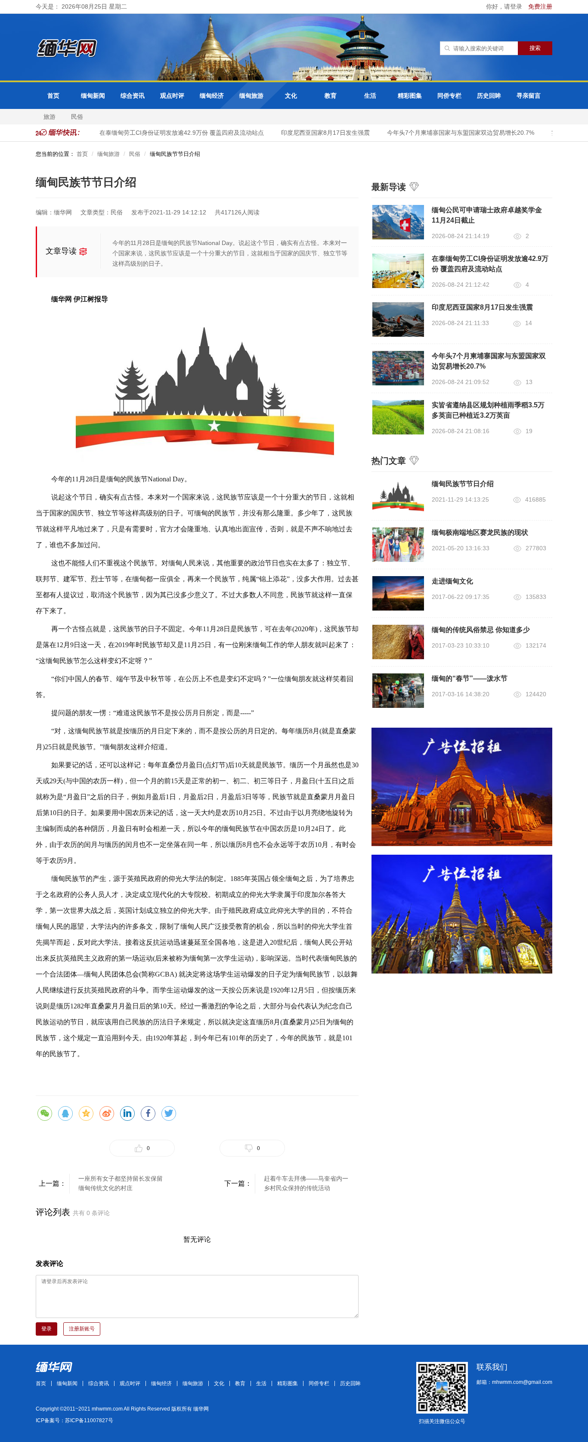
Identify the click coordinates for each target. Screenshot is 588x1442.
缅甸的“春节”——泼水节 (470, 678)
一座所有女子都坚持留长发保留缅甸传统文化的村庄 (120, 1183)
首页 (53, 95)
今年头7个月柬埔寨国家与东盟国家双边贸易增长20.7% (450, 132)
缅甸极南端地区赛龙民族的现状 (480, 532)
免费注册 (540, 6)
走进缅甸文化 (452, 581)
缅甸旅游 (251, 95)
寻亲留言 (529, 95)
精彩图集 (410, 95)
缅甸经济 (212, 95)
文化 (291, 95)
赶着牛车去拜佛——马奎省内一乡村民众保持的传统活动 (306, 1183)
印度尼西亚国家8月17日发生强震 (315, 132)
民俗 (77, 116)
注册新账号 (82, 1329)
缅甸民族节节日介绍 (463, 483)
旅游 (49, 116)
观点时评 (172, 95)
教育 (331, 95)
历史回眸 (489, 95)
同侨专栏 (449, 95)
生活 (370, 95)
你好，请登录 (505, 6)
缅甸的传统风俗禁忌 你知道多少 (481, 629)
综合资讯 (133, 95)
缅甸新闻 (93, 95)
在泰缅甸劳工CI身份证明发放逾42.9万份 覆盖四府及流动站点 (171, 132)
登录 (46, 1329)
